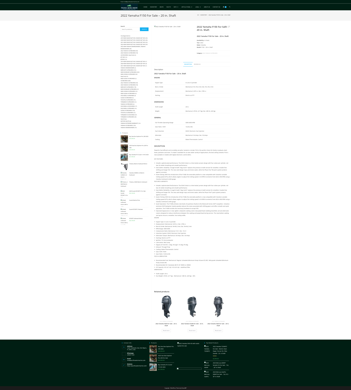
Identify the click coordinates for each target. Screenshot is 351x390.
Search (123, 26)
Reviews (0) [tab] (197, 64)
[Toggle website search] (230, 7)
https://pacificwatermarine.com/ (137, 366)
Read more (166, 330)
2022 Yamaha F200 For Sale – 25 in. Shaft (166, 324)
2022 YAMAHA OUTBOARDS (210, 53)
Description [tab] (188, 64)
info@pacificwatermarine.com (136, 360)
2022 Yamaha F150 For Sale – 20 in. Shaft (219, 15)
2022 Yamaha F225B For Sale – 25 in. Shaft (192, 324)
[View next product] (229, 26)
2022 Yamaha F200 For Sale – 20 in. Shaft (218, 324)
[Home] (198, 15)
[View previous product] (226, 26)
